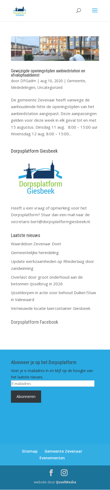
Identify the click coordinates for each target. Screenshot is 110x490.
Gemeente (76, 80)
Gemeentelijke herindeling (35, 252)
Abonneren (26, 396)
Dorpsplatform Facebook (34, 322)
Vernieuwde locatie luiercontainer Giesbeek (50, 308)
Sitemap (30, 451)
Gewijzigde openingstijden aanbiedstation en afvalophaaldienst (48, 73)
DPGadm (28, 80)
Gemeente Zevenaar (63, 451)
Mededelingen (23, 87)
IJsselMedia (66, 482)
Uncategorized (49, 87)
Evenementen (52, 457)
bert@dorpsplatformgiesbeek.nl (60, 221)
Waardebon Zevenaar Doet (36, 243)
